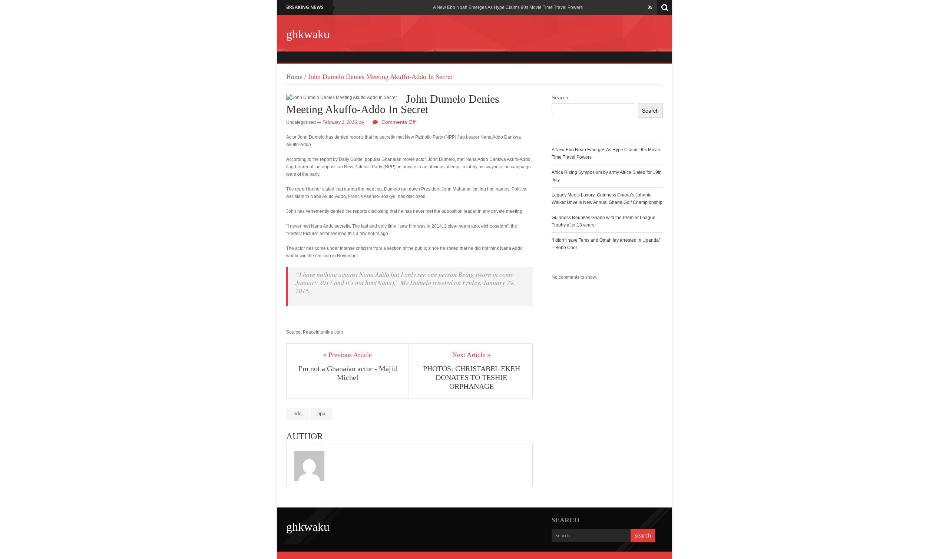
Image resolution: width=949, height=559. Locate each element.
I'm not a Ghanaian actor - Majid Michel (347, 372)
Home (294, 76)
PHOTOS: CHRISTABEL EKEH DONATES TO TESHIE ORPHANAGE (471, 377)
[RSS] (650, 7)
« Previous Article (347, 354)
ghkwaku (308, 34)
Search (560, 97)
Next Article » (471, 354)
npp (321, 413)
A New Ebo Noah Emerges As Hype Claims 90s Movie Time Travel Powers (508, 7)
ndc (297, 413)
